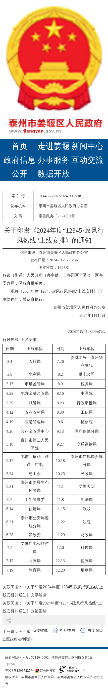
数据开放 (53, 173)
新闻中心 (87, 146)
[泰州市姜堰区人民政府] (54, 69)
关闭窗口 (95, 630)
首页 (20, 146)
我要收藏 (40, 630)
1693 (62, 268)
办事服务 (53, 159)
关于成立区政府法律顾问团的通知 (18, 639)
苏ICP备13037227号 (19, 670)
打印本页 (67, 630)
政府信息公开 (20, 166)
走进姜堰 (53, 146)
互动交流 (87, 159)
